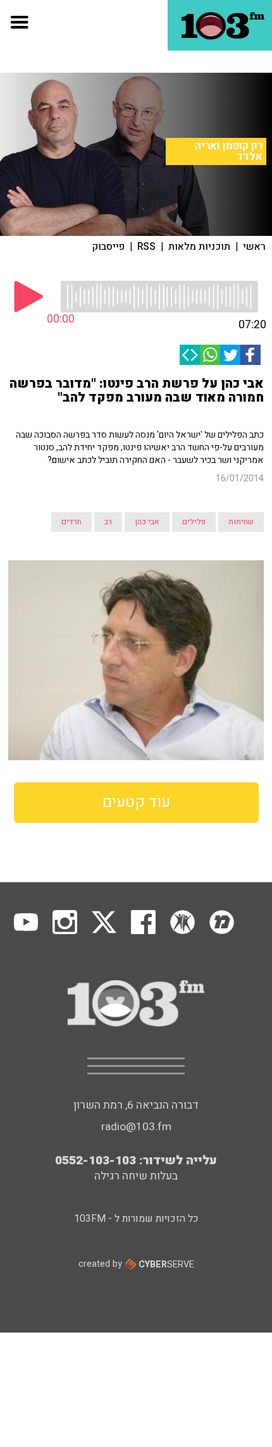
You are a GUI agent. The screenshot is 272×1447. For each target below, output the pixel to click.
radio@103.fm (136, 1126)
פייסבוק (108, 246)
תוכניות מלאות (199, 246)
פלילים (194, 521)
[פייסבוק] (250, 355)
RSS (146, 246)
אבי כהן (147, 521)
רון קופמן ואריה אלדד (229, 151)
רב (108, 521)
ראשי (254, 246)
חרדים (71, 521)
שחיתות (241, 521)
